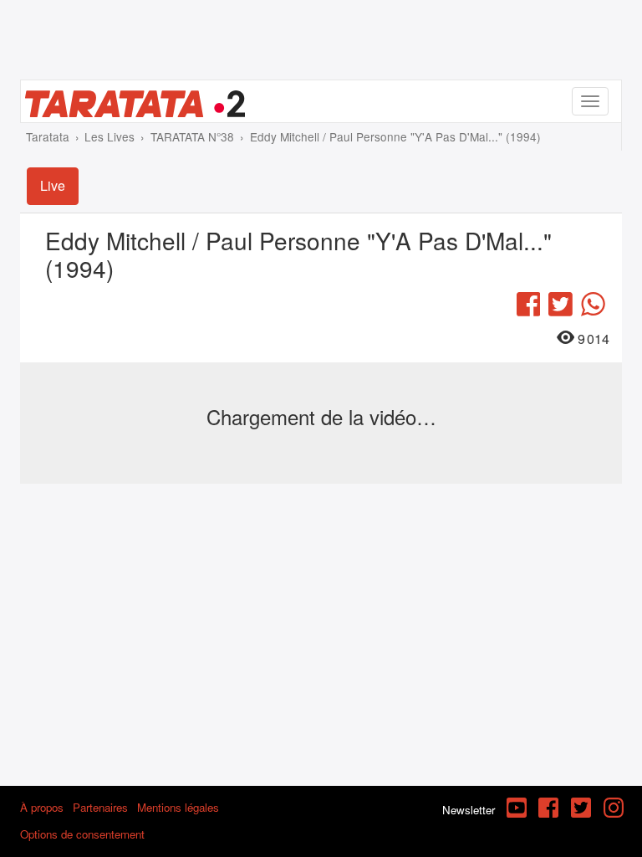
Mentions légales (178, 807)
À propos (42, 807)
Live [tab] (52, 185)
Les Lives (109, 136)
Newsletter (468, 810)
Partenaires (100, 807)
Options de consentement (82, 834)
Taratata (47, 136)
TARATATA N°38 (192, 136)
